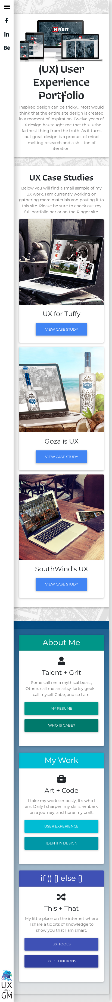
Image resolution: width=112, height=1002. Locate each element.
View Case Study (61, 329)
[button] (25, 40)
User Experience (61, 826)
